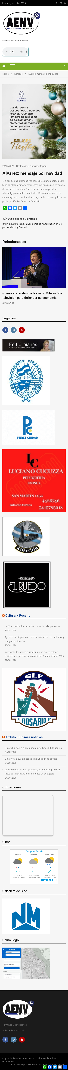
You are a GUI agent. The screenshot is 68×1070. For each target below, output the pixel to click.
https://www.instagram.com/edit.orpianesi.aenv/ (61, 3)
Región (42, 165)
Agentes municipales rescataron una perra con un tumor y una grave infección (34, 639)
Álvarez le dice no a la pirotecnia (20, 218)
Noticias (34, 165)
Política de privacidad (13, 1030)
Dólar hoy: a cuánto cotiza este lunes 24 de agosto (31, 758)
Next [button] (63, 279)
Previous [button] (4, 279)
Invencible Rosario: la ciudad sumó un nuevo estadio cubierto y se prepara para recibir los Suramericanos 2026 (34, 654)
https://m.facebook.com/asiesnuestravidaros (56, 3)
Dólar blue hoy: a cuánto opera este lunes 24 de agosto (33, 747)
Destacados (22, 165)
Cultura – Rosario (17, 615)
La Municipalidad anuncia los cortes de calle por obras (32, 626)
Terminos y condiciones (14, 1024)
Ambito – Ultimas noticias (24, 737)
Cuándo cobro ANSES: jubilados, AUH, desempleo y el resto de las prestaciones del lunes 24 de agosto (32, 771)
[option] (34, 275)
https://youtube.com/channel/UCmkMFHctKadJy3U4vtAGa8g (65, 3)
